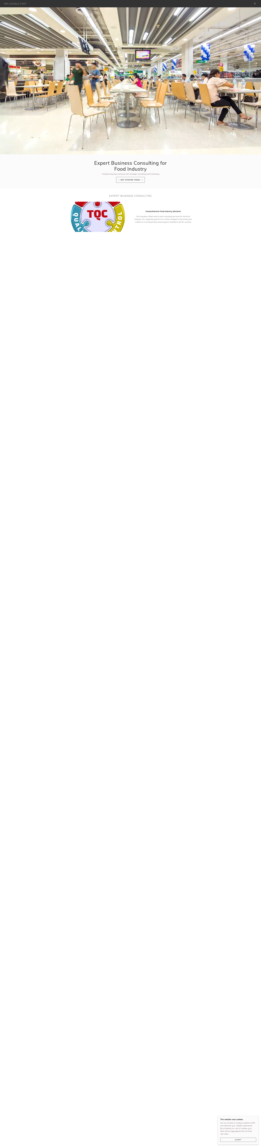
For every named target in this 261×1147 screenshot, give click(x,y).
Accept (238, 1140)
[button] (255, 4)
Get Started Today (130, 180)
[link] (15, 4)
